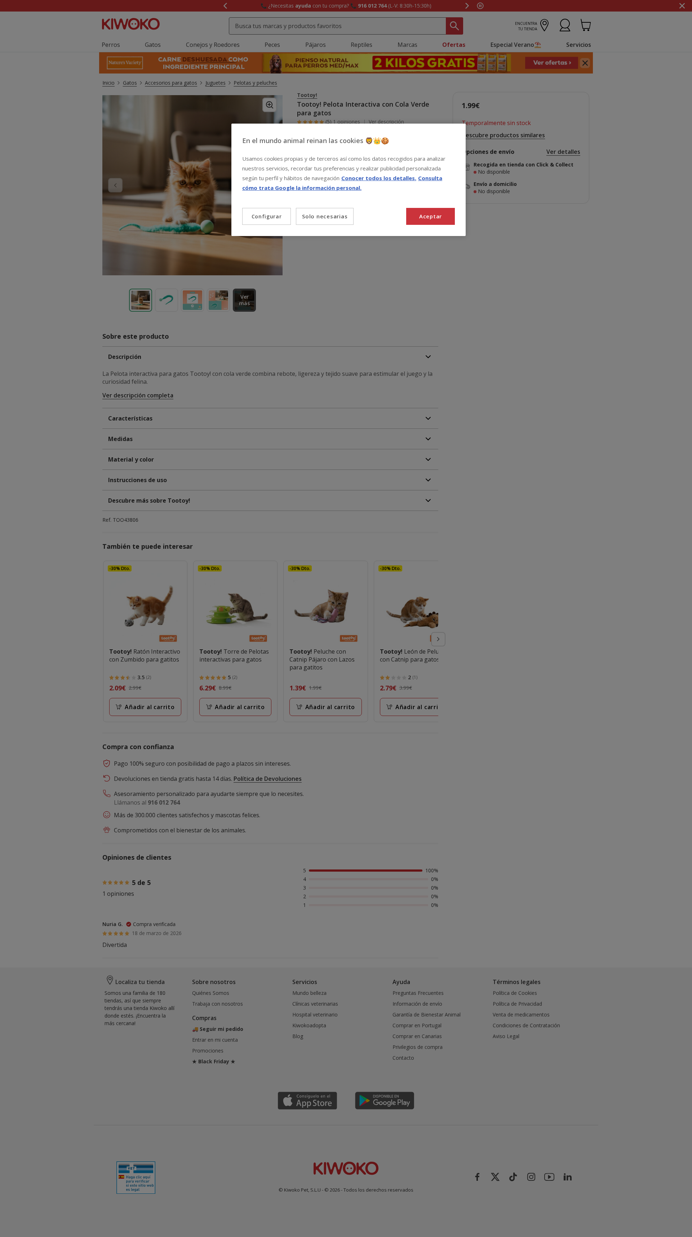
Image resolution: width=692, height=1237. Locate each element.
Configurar (267, 216)
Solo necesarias (324, 216)
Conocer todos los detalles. (378, 178)
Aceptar (430, 216)
